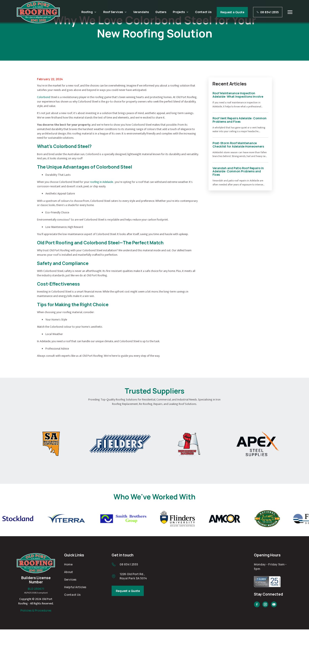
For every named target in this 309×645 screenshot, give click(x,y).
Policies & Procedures (35, 610)
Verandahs (141, 12)
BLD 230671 (36, 589)
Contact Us (203, 12)
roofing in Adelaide (101, 182)
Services (70, 579)
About (68, 572)
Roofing (87, 12)
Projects (179, 12)
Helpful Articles (75, 587)
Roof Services (113, 12)
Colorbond (43, 97)
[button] (290, 12)
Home (68, 564)
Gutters (160, 12)
